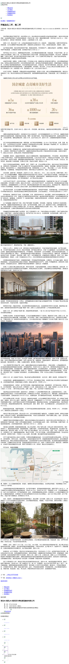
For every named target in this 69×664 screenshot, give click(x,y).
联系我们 (10, 15)
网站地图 (7, 609)
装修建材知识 (11, 11)
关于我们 (10, 9)
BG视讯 (3, 21)
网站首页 (10, 8)
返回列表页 (4, 581)
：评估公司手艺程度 (12, 574)
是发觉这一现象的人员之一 (14, 578)
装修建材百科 (11, 13)
